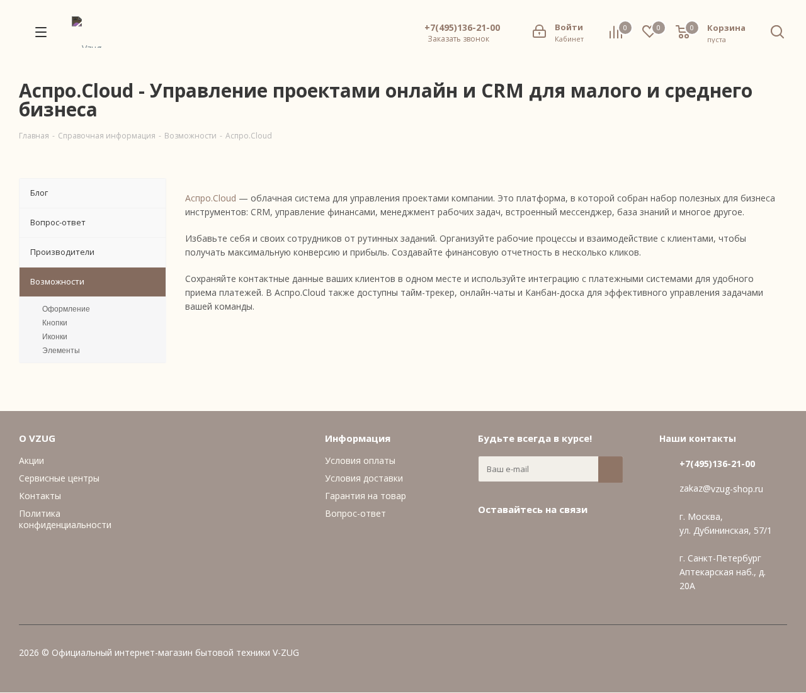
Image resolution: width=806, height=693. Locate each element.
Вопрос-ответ (355, 513)
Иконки (54, 336)
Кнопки (54, 322)
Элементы (61, 350)
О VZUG (37, 438)
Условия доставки (364, 478)
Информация (357, 438)
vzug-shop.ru (737, 489)
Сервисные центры (59, 478)
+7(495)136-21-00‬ (462, 27)
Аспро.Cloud (210, 198)
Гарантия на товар (365, 496)
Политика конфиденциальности (65, 519)
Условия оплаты (360, 460)
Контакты (40, 496)
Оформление (66, 309)
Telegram (522, 538)
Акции (31, 460)
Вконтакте (490, 538)
